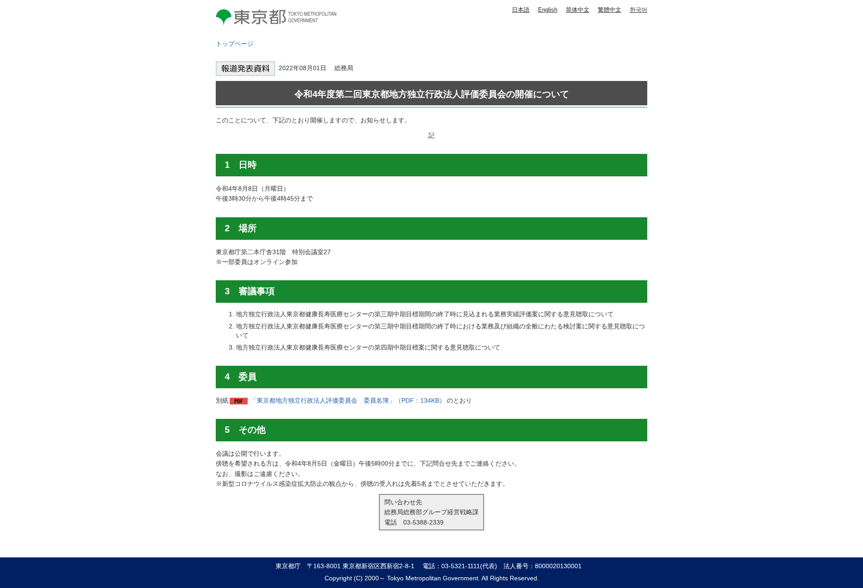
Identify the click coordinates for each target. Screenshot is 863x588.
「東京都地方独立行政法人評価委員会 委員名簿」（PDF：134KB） (347, 400)
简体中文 (577, 9)
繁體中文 (609, 9)
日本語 (520, 9)
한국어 (638, 9)
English (547, 9)
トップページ (235, 43)
